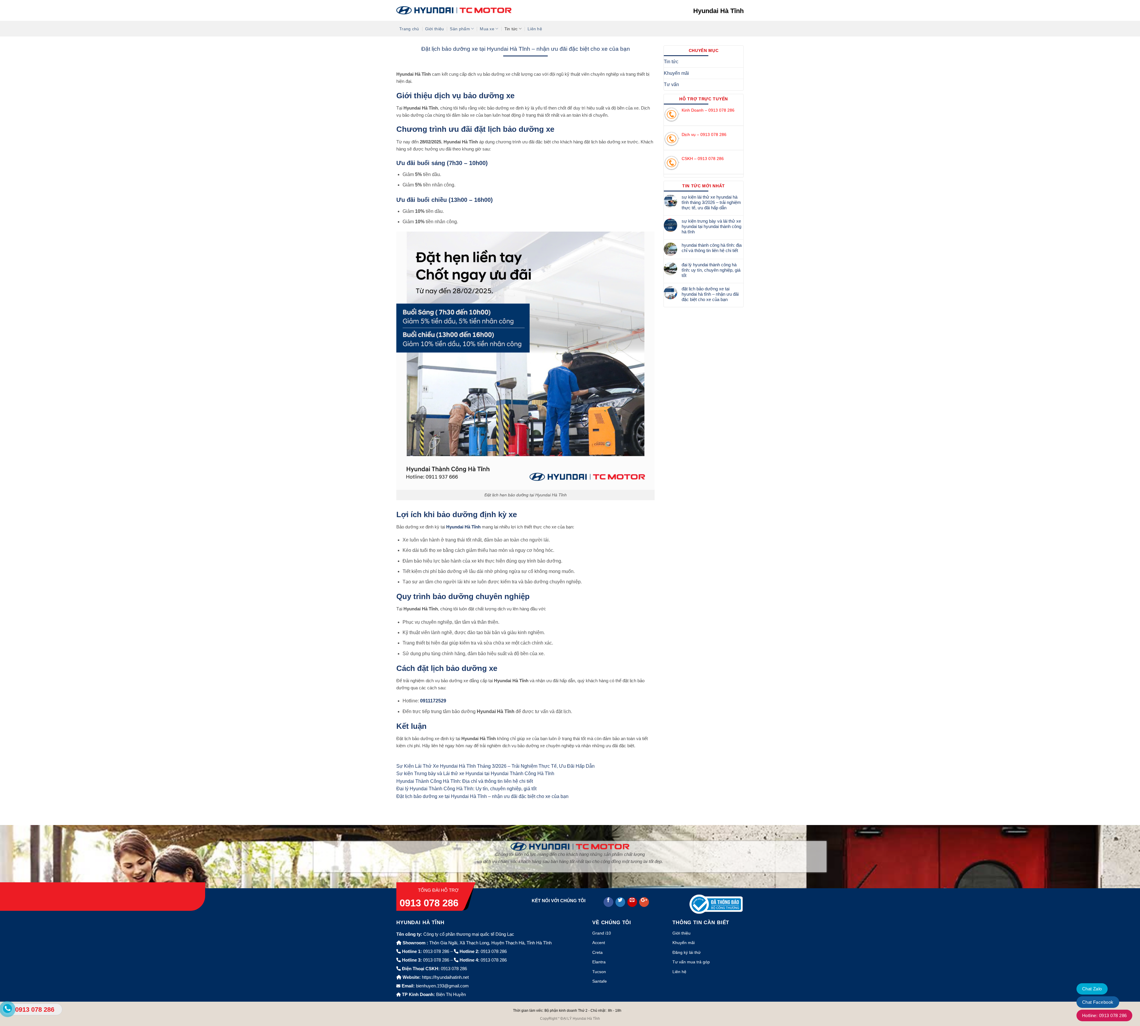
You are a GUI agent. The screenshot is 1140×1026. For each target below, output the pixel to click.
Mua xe (487, 28)
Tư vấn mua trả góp (691, 962)
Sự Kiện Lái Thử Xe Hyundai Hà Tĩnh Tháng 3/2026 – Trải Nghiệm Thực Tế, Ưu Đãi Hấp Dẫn (495, 766)
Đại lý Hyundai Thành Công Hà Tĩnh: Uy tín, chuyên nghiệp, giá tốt (466, 788)
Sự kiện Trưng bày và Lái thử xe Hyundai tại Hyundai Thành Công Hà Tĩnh (475, 773)
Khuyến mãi (676, 73)
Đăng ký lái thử (686, 952)
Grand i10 (601, 933)
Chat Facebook (1098, 1002)
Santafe (599, 981)
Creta (597, 952)
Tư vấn (671, 84)
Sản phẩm (460, 28)
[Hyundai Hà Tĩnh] (454, 10)
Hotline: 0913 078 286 (1104, 1015)
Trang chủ (409, 28)
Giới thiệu (434, 28)
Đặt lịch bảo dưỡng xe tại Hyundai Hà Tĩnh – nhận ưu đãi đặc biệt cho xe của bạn (482, 796)
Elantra (599, 962)
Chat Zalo (1092, 988)
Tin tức (511, 28)
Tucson (599, 971)
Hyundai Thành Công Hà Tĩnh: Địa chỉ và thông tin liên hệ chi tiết (464, 781)
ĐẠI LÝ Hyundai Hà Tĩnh (580, 1018)
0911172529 (433, 700)
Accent (598, 942)
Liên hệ (535, 28)
